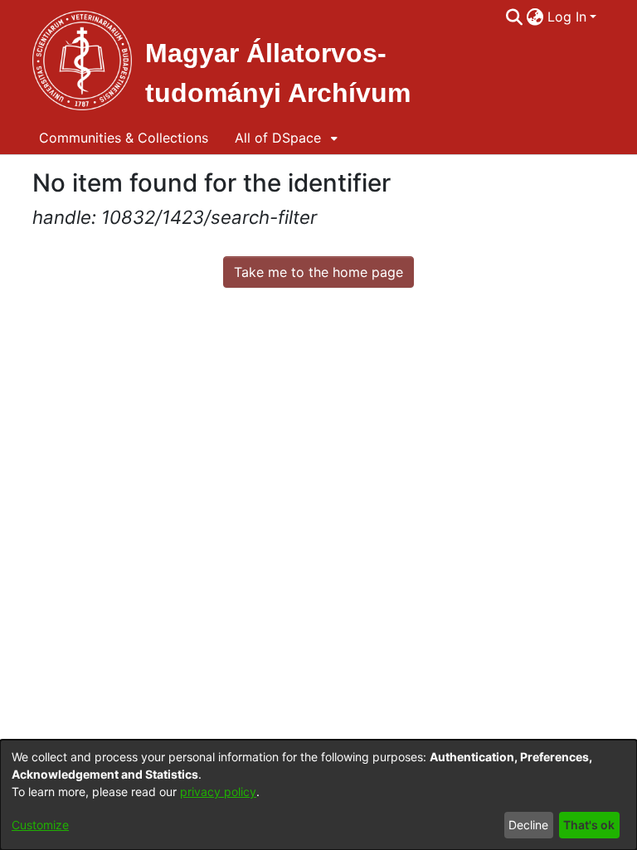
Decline (528, 825)
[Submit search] (514, 17)
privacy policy (218, 791)
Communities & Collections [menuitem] (123, 137)
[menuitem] (535, 17)
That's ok (589, 825)
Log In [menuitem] (566, 16)
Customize (40, 825)
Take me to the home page (318, 272)
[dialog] (318, 795)
